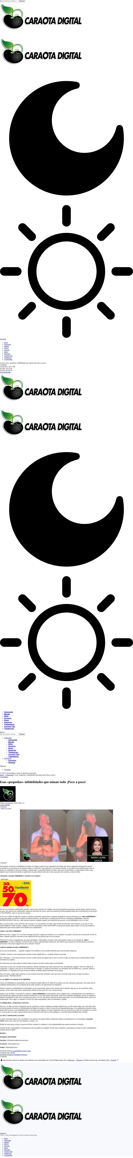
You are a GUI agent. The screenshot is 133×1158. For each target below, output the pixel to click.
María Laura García (24, 1051)
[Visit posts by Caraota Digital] (8, 801)
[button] (5, 372)
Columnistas (9, 775)
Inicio (2, 775)
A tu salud (14, 1051)
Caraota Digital (5, 805)
